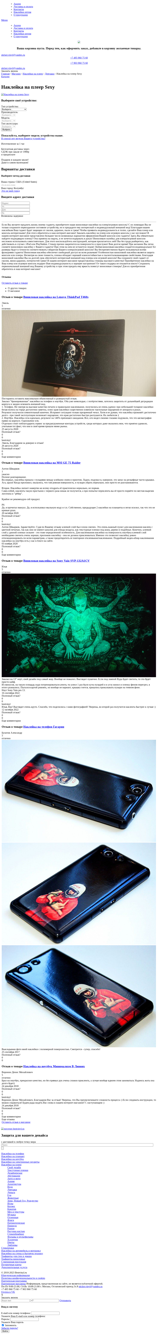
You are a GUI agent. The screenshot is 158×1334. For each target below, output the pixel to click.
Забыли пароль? (9, 1328)
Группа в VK (8, 1292)
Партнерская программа (14, 1281)
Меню (4, 20)
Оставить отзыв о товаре (15, 283)
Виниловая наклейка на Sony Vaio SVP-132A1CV (56, 560)
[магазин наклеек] (12, 1128)
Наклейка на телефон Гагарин (43, 726)
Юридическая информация (15, 1275)
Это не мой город (10, 191)
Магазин (16, 73)
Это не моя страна (8, 185)
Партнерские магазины (13, 1283)
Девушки (49, 73)
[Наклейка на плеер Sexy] (15, 94)
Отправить (65, 1300)
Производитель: (9, 112)
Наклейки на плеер (33, 73)
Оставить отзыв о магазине (16, 1122)
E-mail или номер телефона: (15, 1313)
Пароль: (5, 1319)
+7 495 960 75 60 (79, 60)
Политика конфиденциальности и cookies (23, 1278)
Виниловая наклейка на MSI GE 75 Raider (52, 462)
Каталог (5, 76)
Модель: (5, 118)
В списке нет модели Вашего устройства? (23, 138)
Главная (5, 73)
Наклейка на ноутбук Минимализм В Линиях (54, 1066)
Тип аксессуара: (9, 123)
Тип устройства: (10, 106)
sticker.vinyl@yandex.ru (13, 55)
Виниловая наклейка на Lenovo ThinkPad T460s (55, 297)
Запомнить (10, 1325)
